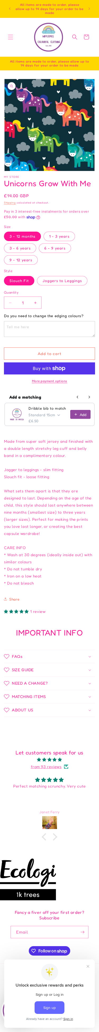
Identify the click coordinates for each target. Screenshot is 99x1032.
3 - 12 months (22, 236)
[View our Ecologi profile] (28, 879)
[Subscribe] (82, 932)
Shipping (10, 202)
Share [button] (14, 599)
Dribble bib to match (47, 408)
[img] (49, 759)
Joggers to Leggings (62, 280)
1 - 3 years (59, 236)
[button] (10, 37)
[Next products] (89, 397)
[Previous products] (77, 397)
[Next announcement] (89, 8)
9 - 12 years (21, 260)
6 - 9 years (54, 248)
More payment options (49, 381)
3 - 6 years (20, 248)
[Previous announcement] (10, 8)
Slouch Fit (19, 280)
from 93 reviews (46, 766)
